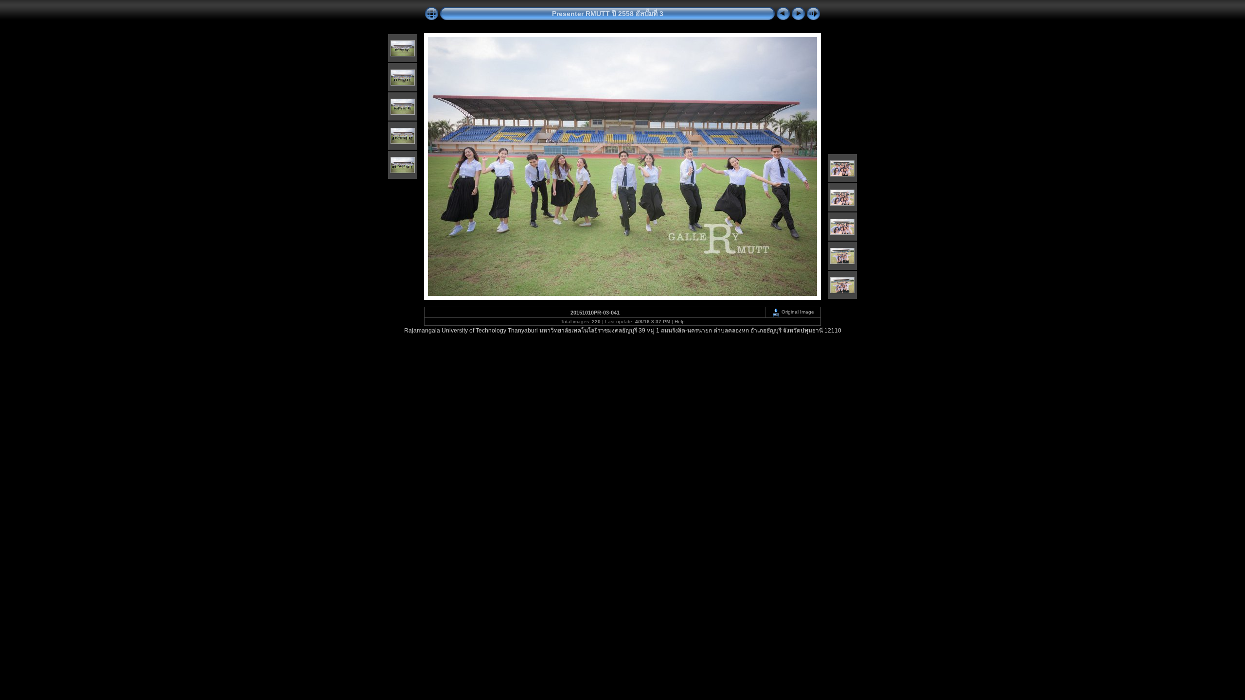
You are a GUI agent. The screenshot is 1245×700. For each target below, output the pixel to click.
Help (680, 321)
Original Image (797, 312)
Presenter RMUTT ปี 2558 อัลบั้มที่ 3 (607, 14)
